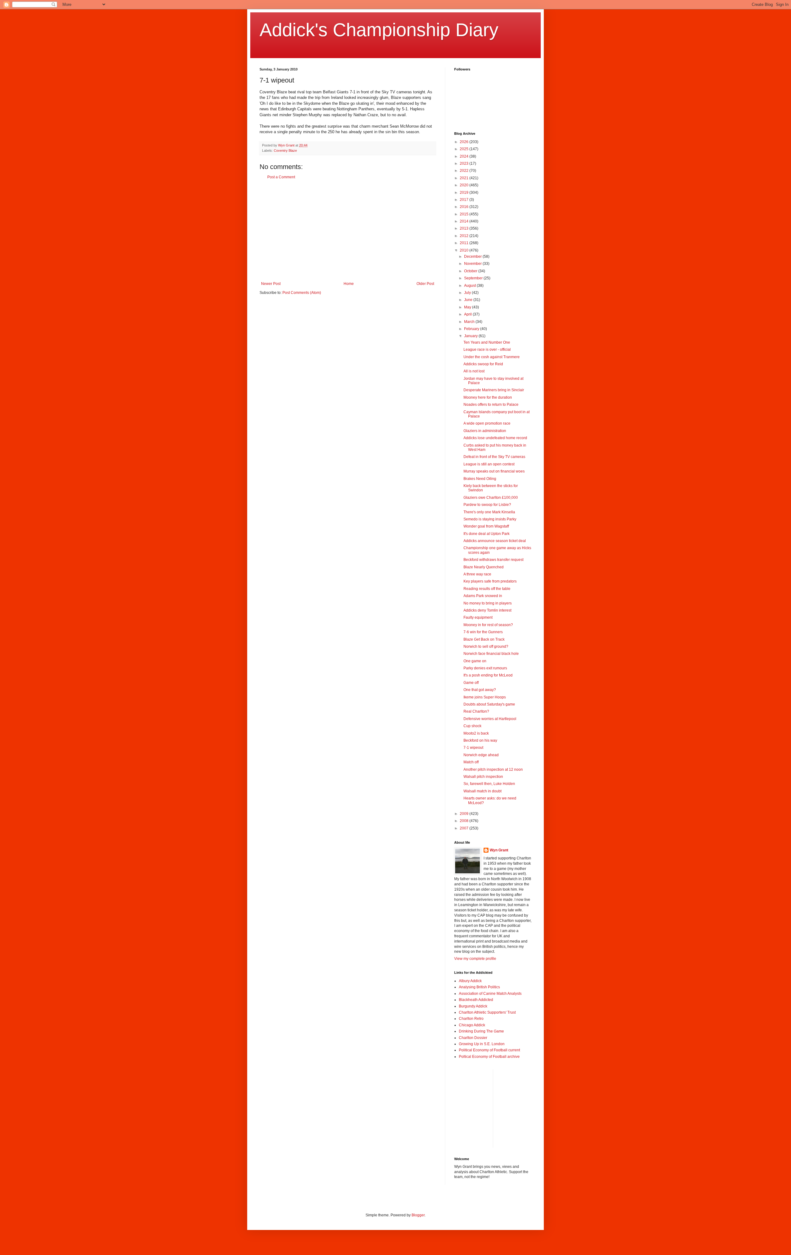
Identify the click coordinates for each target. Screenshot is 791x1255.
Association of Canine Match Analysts (490, 993)
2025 (464, 149)
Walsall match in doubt (482, 791)
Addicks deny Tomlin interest (487, 610)
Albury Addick (470, 981)
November (473, 263)
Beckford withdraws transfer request (493, 560)
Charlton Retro (471, 1018)
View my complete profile (475, 958)
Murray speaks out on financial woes (494, 471)
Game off (471, 682)
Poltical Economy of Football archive (489, 1056)
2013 (464, 228)
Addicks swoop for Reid (483, 364)
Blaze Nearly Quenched (483, 567)
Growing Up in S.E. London (482, 1044)
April (468, 314)
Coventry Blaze (285, 150)
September (474, 278)
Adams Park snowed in (482, 596)
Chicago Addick (472, 1025)
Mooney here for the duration (487, 397)
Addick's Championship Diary (379, 29)
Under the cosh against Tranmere (491, 357)
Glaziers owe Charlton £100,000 (490, 497)
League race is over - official (487, 349)
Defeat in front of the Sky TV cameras (494, 457)
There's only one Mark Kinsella (489, 512)
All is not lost (473, 371)
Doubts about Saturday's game (489, 704)
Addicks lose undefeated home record (495, 438)
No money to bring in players (487, 603)
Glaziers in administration (484, 431)
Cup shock (472, 726)
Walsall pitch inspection (483, 776)
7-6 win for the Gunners (483, 632)
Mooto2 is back (476, 733)
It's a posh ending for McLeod (488, 675)
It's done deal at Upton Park (486, 534)
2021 (464, 178)
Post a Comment (281, 177)
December (473, 256)
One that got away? (479, 690)
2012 (464, 236)
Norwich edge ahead (481, 755)
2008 (464, 821)
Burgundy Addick (473, 1006)
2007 (464, 828)
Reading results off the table (486, 589)
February (472, 329)
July (468, 292)
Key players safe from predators (490, 581)
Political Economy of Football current (489, 1050)
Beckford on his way (480, 740)
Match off (471, 762)
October (471, 271)
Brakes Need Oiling (479, 479)
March (470, 322)
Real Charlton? (476, 711)
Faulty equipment (478, 617)
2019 (464, 192)
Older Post (425, 284)
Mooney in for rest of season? (488, 625)
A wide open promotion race (486, 423)
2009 (464, 814)
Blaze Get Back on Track (484, 639)
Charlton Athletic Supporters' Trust (487, 1012)
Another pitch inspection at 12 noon (493, 769)
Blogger (418, 1215)
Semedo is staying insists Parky (489, 519)
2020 (464, 185)
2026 (464, 142)
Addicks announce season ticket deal (494, 541)
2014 (464, 221)
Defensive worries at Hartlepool (489, 719)
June (468, 300)
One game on (474, 661)
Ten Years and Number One (486, 342)
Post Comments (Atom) (301, 292)
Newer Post (271, 284)
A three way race (477, 574)
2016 (464, 207)
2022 (464, 170)
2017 (464, 199)
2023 (464, 163)
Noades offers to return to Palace (490, 404)
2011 (464, 243)
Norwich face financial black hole (491, 653)
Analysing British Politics (479, 987)
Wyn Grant (499, 850)
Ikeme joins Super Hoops (484, 697)
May (468, 307)
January (471, 336)
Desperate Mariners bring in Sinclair (493, 390)
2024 (464, 156)
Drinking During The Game (481, 1031)
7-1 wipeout (473, 747)
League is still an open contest (488, 464)
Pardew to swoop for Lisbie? (487, 504)
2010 (464, 250)
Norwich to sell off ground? (485, 646)
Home (349, 284)
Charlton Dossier (473, 1038)
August (470, 285)
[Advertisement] (348, 230)
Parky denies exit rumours (485, 668)
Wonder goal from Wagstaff (486, 526)
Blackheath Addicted (476, 1000)
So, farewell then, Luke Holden (489, 784)
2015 (464, 214)
